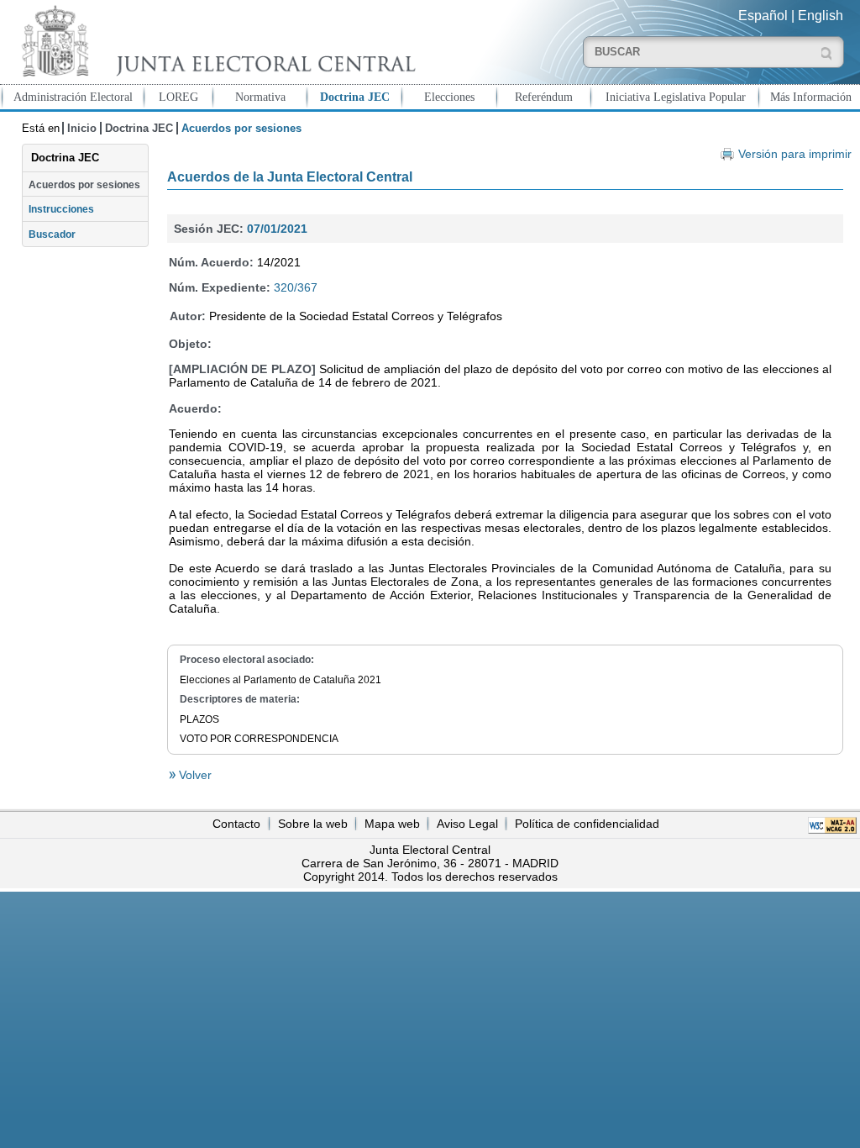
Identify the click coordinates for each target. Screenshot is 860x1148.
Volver (194, 775)
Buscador (52, 234)
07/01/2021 (277, 228)
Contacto (236, 823)
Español (763, 15)
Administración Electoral (73, 96)
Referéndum (544, 96)
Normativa (260, 96)
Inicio (82, 128)
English (820, 15)
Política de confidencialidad (587, 823)
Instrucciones (61, 209)
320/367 (295, 287)
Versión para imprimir (794, 154)
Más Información (811, 96)
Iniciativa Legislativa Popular (676, 96)
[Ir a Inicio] (215, 41)
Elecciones (449, 96)
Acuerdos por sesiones (84, 185)
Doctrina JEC (355, 96)
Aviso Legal (467, 823)
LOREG (178, 96)
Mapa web (392, 823)
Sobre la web (313, 823)
